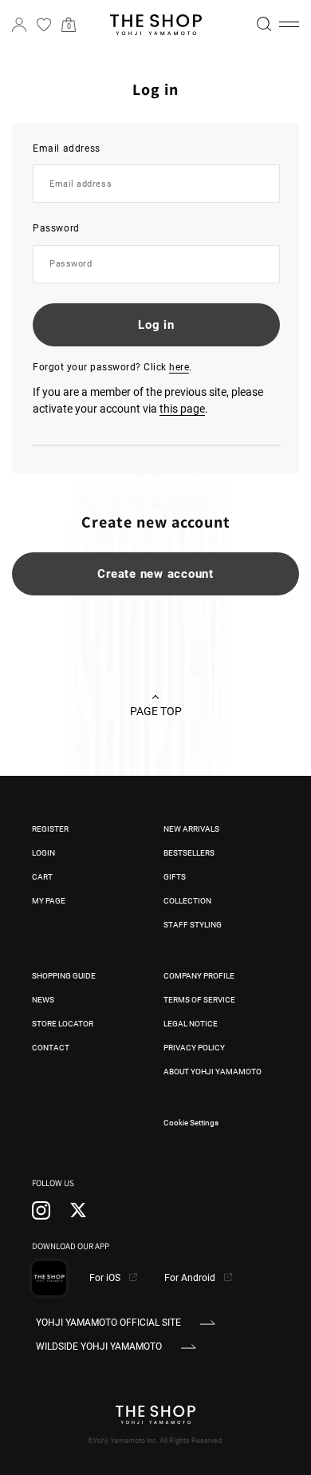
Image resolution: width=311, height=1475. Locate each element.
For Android (191, 1277)
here (179, 367)
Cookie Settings (190, 1122)
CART (42, 876)
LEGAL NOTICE (190, 1023)
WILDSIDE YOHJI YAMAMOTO (99, 1346)
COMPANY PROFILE (198, 975)
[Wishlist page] (44, 25)
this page (182, 408)
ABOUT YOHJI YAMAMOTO (212, 1071)
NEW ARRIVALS (191, 828)
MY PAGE (48, 900)
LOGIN (43, 852)
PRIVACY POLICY (194, 1047)
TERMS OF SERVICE (199, 999)
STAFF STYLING (192, 924)
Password (56, 228)
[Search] (264, 24)
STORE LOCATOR (62, 1023)
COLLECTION (187, 900)
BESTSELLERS (189, 852)
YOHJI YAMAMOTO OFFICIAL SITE (108, 1322)
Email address (66, 148)
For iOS (106, 1277)
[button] (289, 25)
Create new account (155, 574)
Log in (156, 325)
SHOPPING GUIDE (64, 975)
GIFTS (174, 876)
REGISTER (50, 828)
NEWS (43, 999)
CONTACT (50, 1047)
